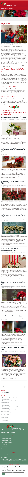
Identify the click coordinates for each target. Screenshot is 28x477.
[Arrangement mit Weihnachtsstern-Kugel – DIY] (14, 295)
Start (2, 18)
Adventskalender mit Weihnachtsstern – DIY (13, 349)
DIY (1, 154)
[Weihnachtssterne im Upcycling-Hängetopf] (14, 128)
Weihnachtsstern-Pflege (6, 440)
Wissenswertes (4, 444)
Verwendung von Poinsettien (12, 73)
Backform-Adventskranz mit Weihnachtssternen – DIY (9, 250)
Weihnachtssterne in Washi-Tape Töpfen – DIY (13, 216)
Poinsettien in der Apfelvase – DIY (11, 316)
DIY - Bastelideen (17, 119)
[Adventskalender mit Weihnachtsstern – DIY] (14, 360)
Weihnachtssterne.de (7, 8)
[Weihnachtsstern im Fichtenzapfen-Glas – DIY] (14, 162)
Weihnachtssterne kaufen (6, 438)
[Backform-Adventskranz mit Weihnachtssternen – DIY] (14, 261)
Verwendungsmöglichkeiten (6, 442)
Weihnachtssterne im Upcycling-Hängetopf (13, 117)
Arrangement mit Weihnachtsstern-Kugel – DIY (13, 283)
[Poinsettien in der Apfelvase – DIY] (14, 327)
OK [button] (3, 474)
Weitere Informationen (7, 472)
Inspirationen (4, 446)
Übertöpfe (7, 220)
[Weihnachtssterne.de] (14, 4)
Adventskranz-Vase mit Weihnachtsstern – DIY (13, 182)
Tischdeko (5, 154)
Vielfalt (2, 448)
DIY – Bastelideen (5, 392)
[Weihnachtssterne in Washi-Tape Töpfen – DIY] (14, 228)
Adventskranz (3, 186)
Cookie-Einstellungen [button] (18, 472)
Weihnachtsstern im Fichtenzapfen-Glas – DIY (13, 150)
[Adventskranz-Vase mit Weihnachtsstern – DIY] (14, 194)
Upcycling (3, 120)
